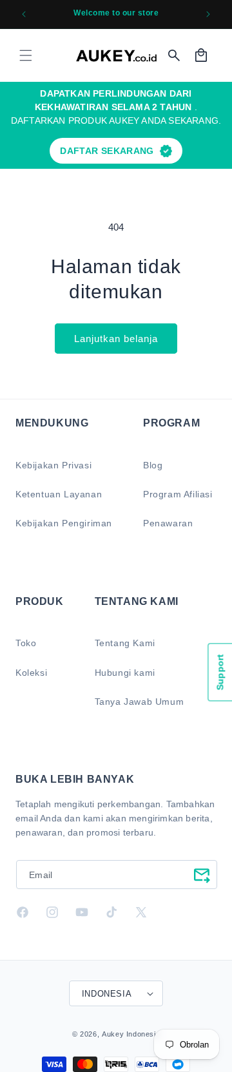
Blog (152, 465)
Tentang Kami (125, 643)
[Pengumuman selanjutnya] (208, 14)
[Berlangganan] (202, 874)
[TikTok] (111, 912)
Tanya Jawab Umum (139, 701)
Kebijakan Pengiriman (63, 523)
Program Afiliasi (178, 494)
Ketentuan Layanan (58, 494)
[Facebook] (22, 912)
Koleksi (31, 672)
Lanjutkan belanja (116, 338)
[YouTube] (82, 912)
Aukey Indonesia (131, 1034)
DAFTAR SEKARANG (106, 151)
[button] (26, 55)
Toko (25, 643)
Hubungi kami (125, 672)
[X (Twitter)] (141, 912)
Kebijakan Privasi (53, 465)
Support (220, 672)
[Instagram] (52, 912)
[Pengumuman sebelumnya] (24, 14)
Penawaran (168, 523)
